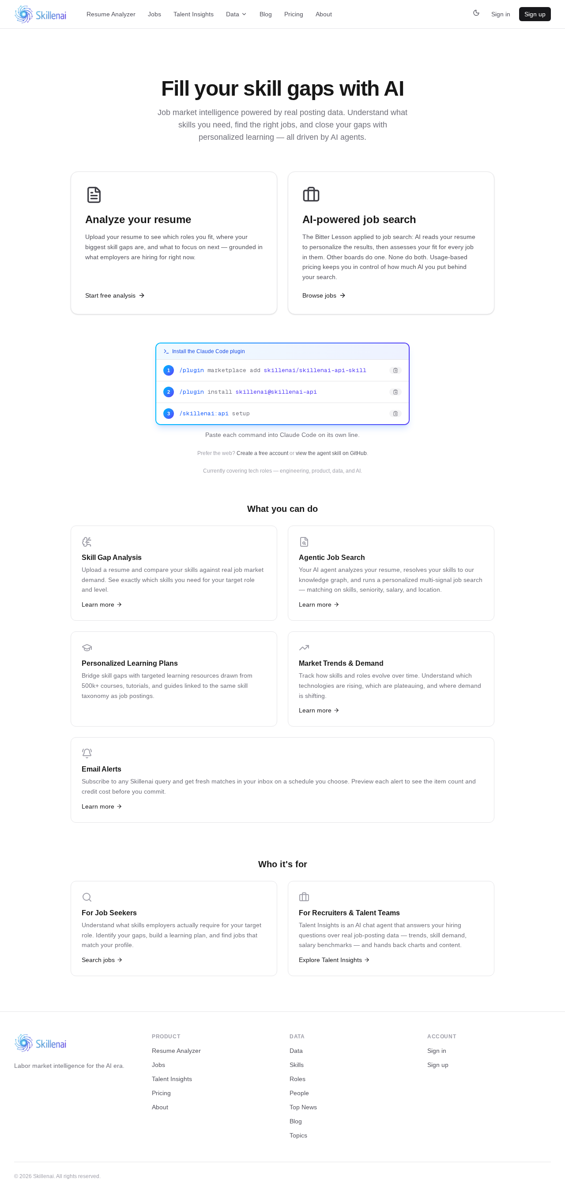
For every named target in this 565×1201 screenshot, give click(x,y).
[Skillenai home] (40, 14)
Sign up (535, 14)
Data (232, 14)
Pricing (293, 14)
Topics (298, 1135)
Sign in (500, 14)
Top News (303, 1107)
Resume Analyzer (111, 14)
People (299, 1093)
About (324, 14)
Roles (297, 1078)
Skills (297, 1064)
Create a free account (262, 453)
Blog (266, 14)
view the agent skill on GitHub (331, 453)
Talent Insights (193, 14)
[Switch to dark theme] (476, 14)
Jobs (154, 14)
